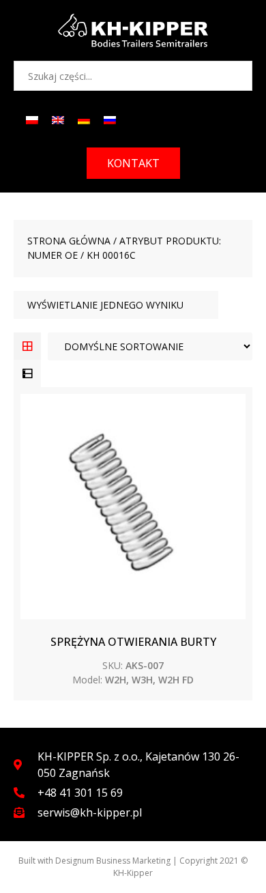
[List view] (27, 373)
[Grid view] (27, 346)
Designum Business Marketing (113, 860)
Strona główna (68, 240)
